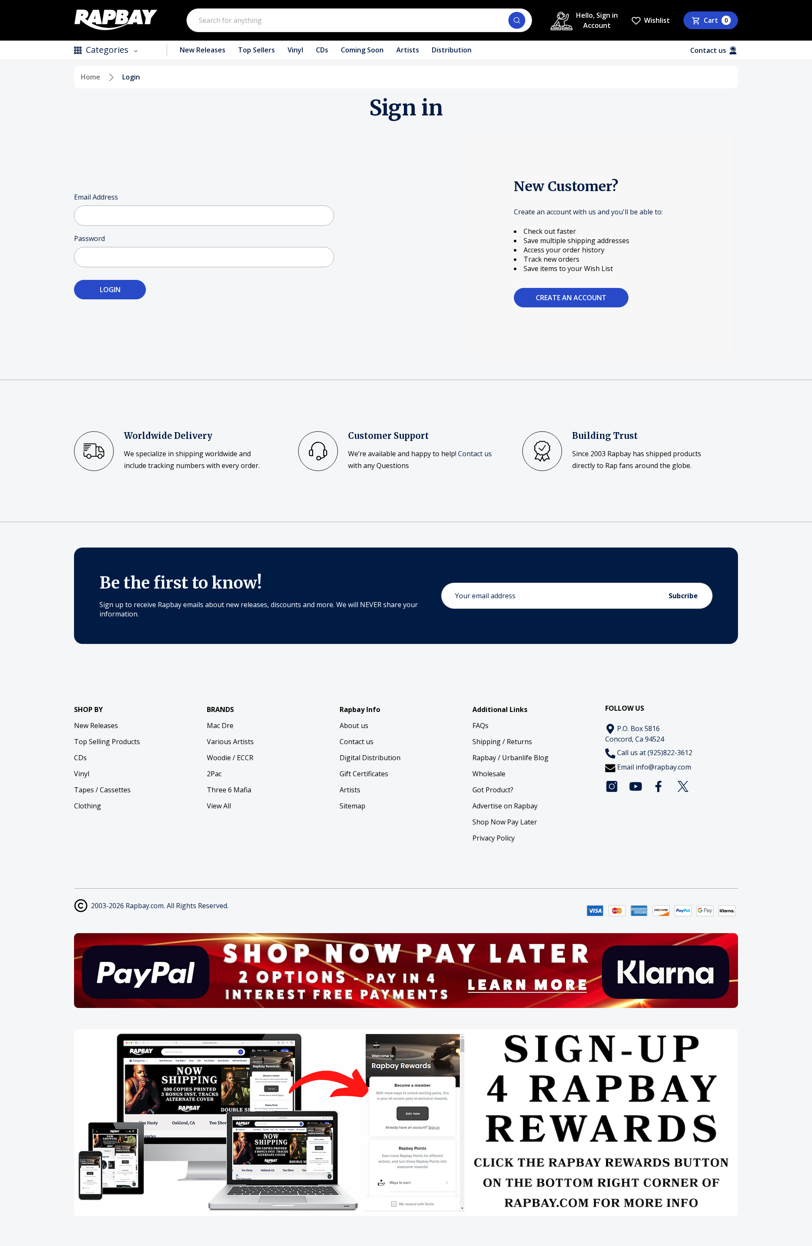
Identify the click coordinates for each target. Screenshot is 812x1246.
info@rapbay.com (663, 767)
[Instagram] (612, 786)
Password (89, 238)
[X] (683, 786)
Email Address (96, 197)
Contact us (475, 453)
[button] (406, 970)
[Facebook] (659, 786)
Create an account (571, 297)
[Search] (516, 20)
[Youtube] (635, 786)
